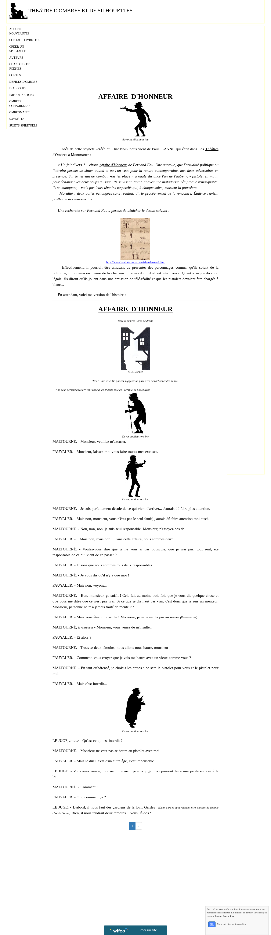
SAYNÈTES (17, 119)
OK (212, 924)
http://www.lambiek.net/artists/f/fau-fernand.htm (135, 262)
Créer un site (147, 930)
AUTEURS (16, 57)
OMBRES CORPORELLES (19, 103)
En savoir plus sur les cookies (231, 924)
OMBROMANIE (19, 112)
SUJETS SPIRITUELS (23, 125)
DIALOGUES (17, 88)
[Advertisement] (135, 59)
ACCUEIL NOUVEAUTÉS (19, 31)
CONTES (15, 75)
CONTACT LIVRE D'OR (24, 40)
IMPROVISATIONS (21, 94)
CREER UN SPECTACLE (17, 49)
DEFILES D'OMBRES (23, 81)
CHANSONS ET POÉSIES (19, 66)
